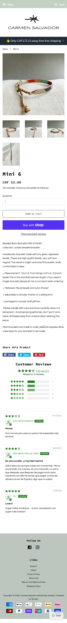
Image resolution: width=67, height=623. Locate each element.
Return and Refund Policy (34, 582)
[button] (17, 381)
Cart (61, 5)
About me (33, 578)
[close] (63, 40)
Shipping (20, 188)
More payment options (33, 234)
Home (5, 49)
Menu (10, 5)
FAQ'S (33, 570)
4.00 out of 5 (42, 371)
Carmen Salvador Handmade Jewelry (37, 595)
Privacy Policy (33, 574)
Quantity (7, 196)
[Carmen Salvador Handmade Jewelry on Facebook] (30, 548)
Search (33, 566)
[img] (12, 416)
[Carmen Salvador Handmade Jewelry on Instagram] (37, 548)
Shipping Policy (34, 586)
